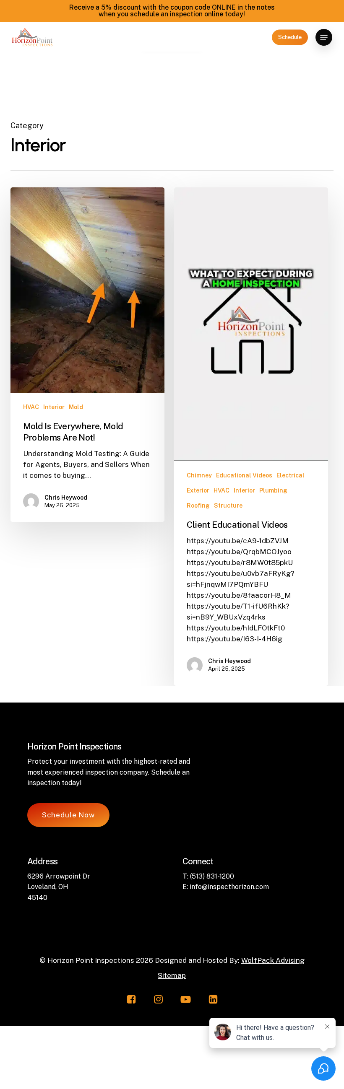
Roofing (198, 505)
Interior (54, 407)
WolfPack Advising (273, 960)
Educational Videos (244, 475)
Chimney (199, 475)
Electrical (290, 475)
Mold (76, 407)
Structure (228, 505)
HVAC (31, 407)
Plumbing (273, 490)
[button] (323, 37)
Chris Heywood (65, 497)
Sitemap (172, 975)
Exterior (198, 490)
